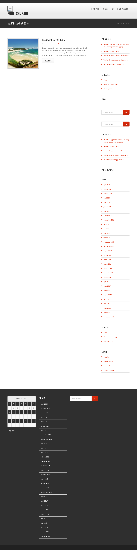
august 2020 (108, 251)
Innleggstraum (108, 361)
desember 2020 (109, 242)
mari (67, 43)
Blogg (105, 4)
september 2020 (109, 246)
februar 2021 (108, 237)
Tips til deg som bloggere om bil (114, 64)
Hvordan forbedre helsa (111, 51)
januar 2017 (108, 290)
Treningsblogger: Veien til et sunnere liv (116, 55)
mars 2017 (107, 286)
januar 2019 (108, 264)
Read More (48, 61)
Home (117, 23)
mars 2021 (107, 233)
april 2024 (107, 202)
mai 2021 (107, 229)
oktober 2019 (108, 255)
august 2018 (108, 268)
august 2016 (108, 295)
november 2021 (109, 215)
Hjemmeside (95, 4)
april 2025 (107, 185)
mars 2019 (107, 259)
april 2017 (107, 282)
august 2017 (108, 277)
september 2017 (109, 273)
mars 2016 (107, 308)
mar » (13, 430)
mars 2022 (107, 211)
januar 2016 (108, 312)
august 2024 (108, 193)
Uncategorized (58, 43)
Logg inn (106, 357)
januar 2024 (108, 207)
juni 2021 (107, 224)
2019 (122, 23)
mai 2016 (107, 304)
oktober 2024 (108, 189)
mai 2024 (107, 198)
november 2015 (109, 317)
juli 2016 (106, 299)
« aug (9, 430)
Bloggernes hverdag (53, 39)
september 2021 (109, 220)
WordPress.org (109, 370)
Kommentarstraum (110, 366)
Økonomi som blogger (120, 4)
